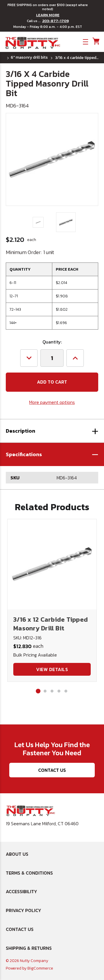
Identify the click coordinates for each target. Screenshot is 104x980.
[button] (52, 454)
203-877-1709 (55, 21)
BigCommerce (40, 968)
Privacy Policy (23, 910)
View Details (52, 669)
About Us (17, 853)
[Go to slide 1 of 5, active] (38, 691)
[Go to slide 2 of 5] (45, 691)
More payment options (52, 402)
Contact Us (52, 770)
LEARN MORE (48, 15)
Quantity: (52, 341)
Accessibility (21, 891)
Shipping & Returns (29, 948)
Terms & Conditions (29, 872)
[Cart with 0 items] (95, 41)
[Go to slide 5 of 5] (65, 691)
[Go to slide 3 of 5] (52, 691)
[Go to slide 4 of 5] (58, 691)
